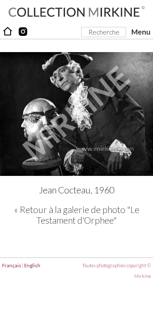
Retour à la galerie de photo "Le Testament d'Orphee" (79, 214)
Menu (140, 31)
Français (11, 265)
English (32, 265)
